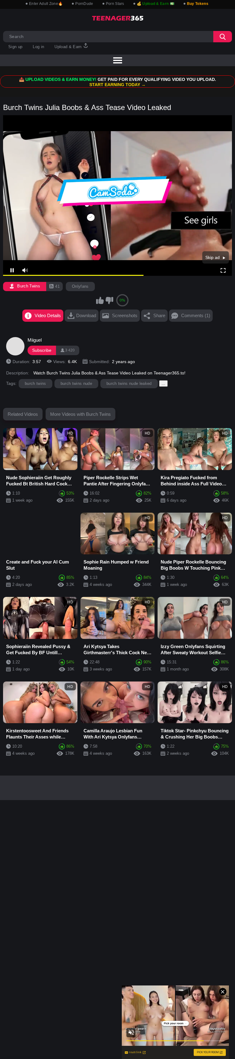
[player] (24, 270)
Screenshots (124, 315)
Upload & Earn (68, 46)
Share (159, 315)
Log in (38, 46)
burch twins (35, 383)
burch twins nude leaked (129, 383)
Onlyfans (80, 286)
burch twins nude (76, 383)
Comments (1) (195, 315)
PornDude (84, 4)
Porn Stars (115, 4)
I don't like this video (109, 300)
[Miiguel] (15, 346)
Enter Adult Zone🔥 (46, 4)
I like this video (100, 300)
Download (86, 315)
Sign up (15, 46)
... (163, 383)
